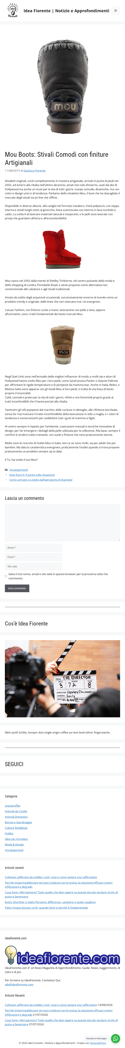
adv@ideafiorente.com (19, 984)
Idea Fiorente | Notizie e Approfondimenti (66, 10)
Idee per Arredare (16, 839)
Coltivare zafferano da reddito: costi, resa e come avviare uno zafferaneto (51, 877)
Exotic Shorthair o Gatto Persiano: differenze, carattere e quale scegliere (50, 902)
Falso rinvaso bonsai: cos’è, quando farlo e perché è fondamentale (46, 907)
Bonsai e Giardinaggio (18, 822)
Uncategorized (18, 470)
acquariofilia (12, 806)
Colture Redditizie (16, 828)
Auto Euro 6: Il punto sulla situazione (32, 475)
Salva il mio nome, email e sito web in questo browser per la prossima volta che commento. (58, 576)
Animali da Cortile (16, 811)
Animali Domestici (16, 817)
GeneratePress (98, 1043)
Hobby (9, 833)
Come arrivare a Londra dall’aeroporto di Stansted (40, 480)
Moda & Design (14, 844)
